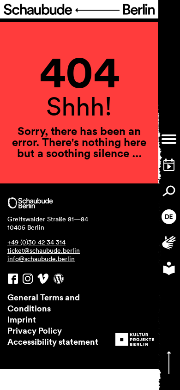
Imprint (21, 319)
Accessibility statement (52, 341)
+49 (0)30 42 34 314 (36, 242)
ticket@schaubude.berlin (43, 250)
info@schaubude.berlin (41, 259)
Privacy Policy (34, 330)
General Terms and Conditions (43, 303)
